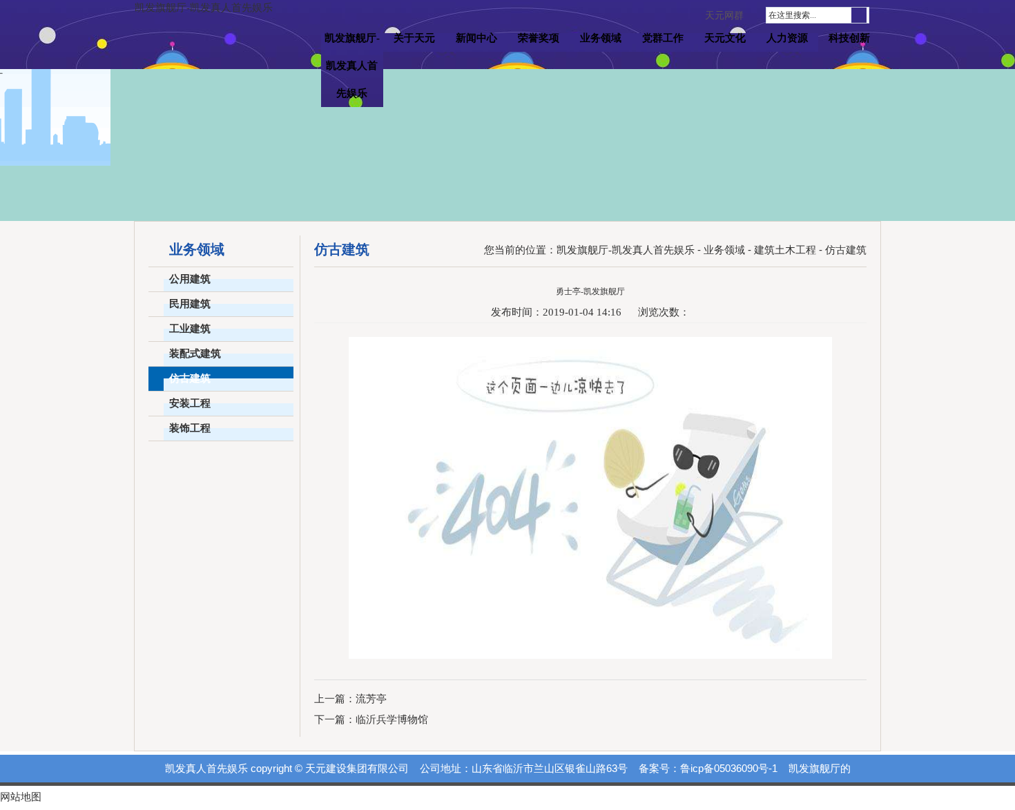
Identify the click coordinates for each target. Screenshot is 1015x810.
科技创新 (849, 38)
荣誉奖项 (538, 38)
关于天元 (414, 38)
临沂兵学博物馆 (392, 719)
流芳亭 (371, 698)
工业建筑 (190, 328)
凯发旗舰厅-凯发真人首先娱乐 (204, 7)
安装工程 (190, 403)
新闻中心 (476, 38)
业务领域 (600, 38)
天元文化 (725, 38)
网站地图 (20, 796)
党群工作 (663, 38)
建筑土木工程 (785, 249)
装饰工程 (190, 428)
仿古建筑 (190, 378)
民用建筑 (190, 303)
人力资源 (787, 38)
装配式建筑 (195, 353)
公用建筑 (190, 279)
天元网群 (724, 15)
